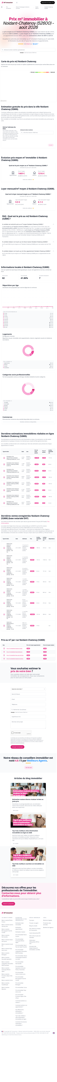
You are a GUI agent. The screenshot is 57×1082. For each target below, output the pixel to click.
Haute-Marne (37, 7)
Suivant (51, 145)
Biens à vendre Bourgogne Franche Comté (7, 930)
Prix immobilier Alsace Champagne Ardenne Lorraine (21, 957)
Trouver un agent (33, 923)
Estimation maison (20, 932)
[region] (28, 86)
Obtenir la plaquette (8, 904)
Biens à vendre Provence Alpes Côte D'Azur (7, 975)
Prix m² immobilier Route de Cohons (15, 658)
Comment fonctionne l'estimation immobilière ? (21, 1023)
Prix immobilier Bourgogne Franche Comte (20, 978)
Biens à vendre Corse (7, 980)
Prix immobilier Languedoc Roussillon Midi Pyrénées (21, 951)
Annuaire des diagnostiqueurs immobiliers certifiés (34, 948)
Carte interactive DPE (34, 933)
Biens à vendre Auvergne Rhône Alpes (6, 969)
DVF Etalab (43, 521)
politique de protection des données (17, 742)
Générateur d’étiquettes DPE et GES (34, 941)
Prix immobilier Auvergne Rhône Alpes (19, 940)
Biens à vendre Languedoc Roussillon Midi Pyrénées (7, 963)
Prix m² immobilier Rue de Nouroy (14, 652)
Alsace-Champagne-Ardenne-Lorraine (23, 7)
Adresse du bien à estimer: (26, 130)
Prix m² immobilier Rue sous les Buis (15, 655)
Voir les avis (29, 767)
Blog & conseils (33, 926)
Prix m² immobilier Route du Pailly (14, 648)
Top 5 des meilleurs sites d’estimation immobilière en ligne (20, 1017)
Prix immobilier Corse (21, 987)
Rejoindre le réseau (47, 2)
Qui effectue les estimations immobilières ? (19, 1011)
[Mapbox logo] (3, 101)
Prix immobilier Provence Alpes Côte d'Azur (20, 996)
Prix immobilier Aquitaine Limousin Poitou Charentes (20, 968)
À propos (31, 920)
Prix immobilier (8, 7)
